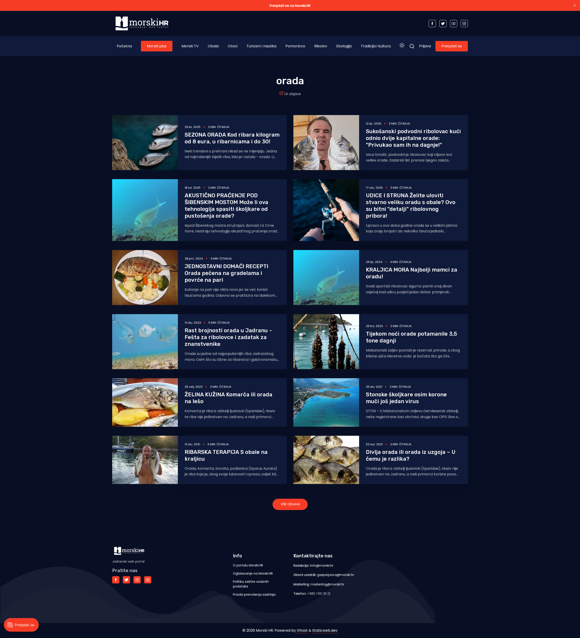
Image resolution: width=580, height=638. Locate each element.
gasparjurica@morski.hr (335, 575)
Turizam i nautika (261, 46)
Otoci (232, 46)
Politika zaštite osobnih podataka (251, 584)
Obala (213, 46)
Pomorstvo (295, 46)
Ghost (302, 630)
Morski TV (190, 46)
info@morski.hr (322, 565)
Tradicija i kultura (376, 46)
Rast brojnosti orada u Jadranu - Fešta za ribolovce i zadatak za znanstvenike (228, 337)
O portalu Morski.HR (248, 565)
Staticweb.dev (325, 630)
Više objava (290, 504)
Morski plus (157, 46)
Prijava (425, 46)
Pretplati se (451, 46)
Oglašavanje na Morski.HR (253, 573)
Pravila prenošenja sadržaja (254, 594)
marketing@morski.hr (327, 584)
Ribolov (320, 46)
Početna (124, 46)
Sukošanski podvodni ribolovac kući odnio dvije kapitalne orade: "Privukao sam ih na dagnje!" (413, 138)
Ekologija (344, 46)
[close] (574, 5)
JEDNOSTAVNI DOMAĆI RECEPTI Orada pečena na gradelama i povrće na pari (226, 273)
